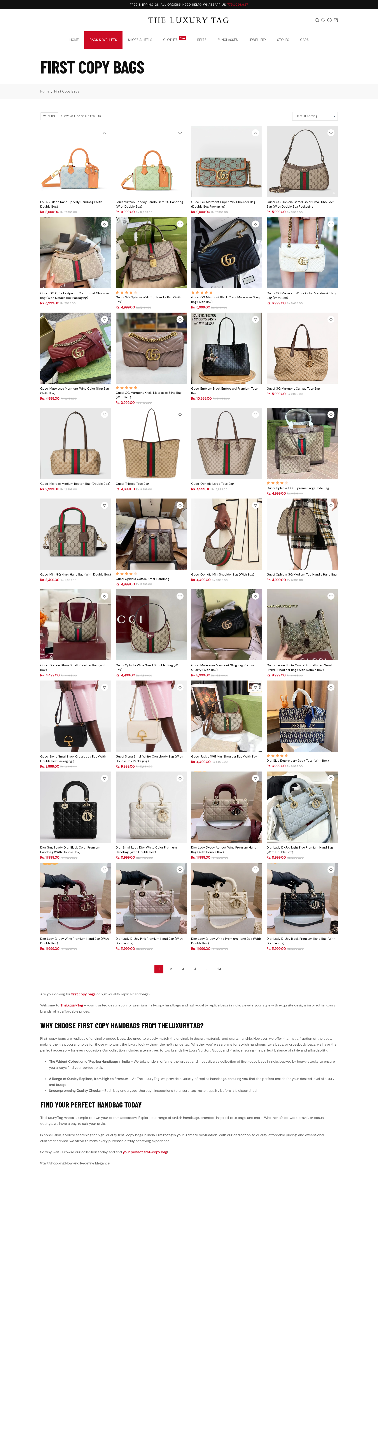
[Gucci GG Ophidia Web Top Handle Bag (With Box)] (151, 252)
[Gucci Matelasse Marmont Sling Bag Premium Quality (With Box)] (226, 624)
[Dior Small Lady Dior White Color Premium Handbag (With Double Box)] (151, 807)
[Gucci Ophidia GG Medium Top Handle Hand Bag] (302, 534)
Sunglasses (227, 40)
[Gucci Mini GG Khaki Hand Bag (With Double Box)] (75, 534)
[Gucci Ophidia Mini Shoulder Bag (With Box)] (226, 534)
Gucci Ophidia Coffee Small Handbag (142, 579)
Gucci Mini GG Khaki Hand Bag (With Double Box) (75, 574)
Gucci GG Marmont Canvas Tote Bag (293, 388)
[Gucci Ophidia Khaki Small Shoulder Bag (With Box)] (75, 624)
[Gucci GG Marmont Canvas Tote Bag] (302, 348)
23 (219, 969)
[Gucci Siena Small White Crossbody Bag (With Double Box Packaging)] (151, 716)
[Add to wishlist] (104, 132)
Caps (304, 40)
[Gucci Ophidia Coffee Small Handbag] (151, 534)
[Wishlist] (323, 20)
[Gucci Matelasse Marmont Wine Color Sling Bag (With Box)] (75, 348)
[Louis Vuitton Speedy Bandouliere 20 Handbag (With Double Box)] (151, 161)
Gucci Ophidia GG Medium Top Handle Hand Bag (302, 574)
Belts (201, 40)
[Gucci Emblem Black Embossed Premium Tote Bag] (226, 348)
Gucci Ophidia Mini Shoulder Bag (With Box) (222, 574)
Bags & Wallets (103, 40)
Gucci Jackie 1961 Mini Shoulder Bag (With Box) (225, 756)
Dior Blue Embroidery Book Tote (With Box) (298, 761)
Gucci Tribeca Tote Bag (132, 484)
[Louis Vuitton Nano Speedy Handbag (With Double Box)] (75, 161)
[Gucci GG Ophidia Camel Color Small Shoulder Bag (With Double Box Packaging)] (302, 161)
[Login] (329, 20)
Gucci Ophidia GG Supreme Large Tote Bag (298, 488)
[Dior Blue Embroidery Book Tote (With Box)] (302, 716)
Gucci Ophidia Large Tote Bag (212, 484)
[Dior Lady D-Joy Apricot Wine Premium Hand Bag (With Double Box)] (226, 807)
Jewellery (257, 40)
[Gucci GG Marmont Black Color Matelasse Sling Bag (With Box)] (226, 252)
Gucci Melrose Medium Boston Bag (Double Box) (75, 484)
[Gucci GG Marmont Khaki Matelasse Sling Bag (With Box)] (151, 348)
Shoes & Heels (140, 40)
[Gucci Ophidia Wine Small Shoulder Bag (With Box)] (151, 624)
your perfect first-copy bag (145, 1152)
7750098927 (237, 5)
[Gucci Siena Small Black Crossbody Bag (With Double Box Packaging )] (75, 716)
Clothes (174, 39)
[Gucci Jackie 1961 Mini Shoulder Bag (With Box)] (226, 716)
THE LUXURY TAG (189, 20)
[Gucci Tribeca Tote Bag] (151, 443)
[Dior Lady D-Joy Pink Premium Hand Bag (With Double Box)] (151, 898)
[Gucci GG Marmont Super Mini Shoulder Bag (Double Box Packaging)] (226, 161)
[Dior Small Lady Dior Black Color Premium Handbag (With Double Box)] (75, 807)
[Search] (317, 20)
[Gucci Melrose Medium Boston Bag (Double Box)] (75, 443)
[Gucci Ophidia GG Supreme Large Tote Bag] (302, 443)
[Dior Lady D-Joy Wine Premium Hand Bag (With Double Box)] (75, 898)
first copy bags (83, 994)
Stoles (283, 40)
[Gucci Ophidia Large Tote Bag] (226, 443)
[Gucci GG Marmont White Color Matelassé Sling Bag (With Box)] (302, 252)
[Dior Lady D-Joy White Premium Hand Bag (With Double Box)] (226, 898)
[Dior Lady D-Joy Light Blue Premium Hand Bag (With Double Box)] (302, 807)
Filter (51, 116)
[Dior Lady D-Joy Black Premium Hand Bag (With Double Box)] (302, 898)
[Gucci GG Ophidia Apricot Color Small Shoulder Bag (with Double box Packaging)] (75, 252)
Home (74, 40)
